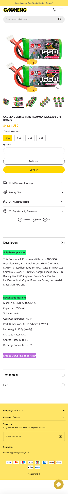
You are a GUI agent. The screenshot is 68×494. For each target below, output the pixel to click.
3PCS (19, 138)
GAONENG (36, 474)
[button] (61, 10)
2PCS (7, 138)
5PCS (41, 138)
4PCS (30, 138)
